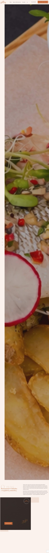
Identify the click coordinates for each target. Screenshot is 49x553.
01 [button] (2, 242)
